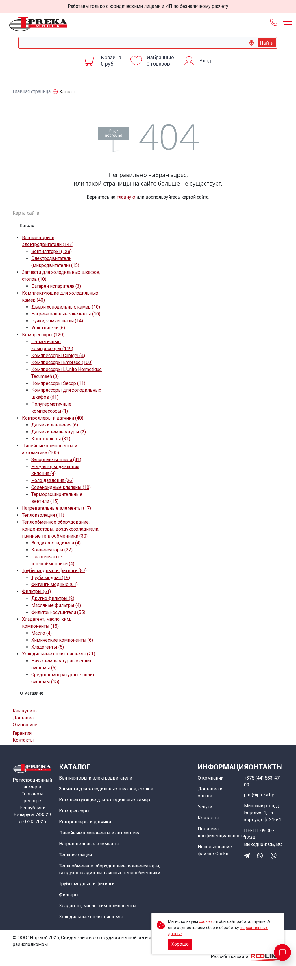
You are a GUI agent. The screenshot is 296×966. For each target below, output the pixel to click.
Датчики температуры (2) (58, 432)
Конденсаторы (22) (52, 550)
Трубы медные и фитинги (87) (54, 570)
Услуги (205, 807)
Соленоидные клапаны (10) (61, 487)
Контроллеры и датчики (85, 822)
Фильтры (69, 894)
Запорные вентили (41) (56, 459)
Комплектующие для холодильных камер (104, 800)
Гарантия (22, 733)
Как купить (25, 711)
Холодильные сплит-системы (91, 916)
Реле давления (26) (52, 480)
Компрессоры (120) (43, 334)
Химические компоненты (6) (62, 640)
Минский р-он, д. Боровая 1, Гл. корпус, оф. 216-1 (262, 812)
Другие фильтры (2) (52, 598)
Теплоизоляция (75, 855)
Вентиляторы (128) (51, 251)
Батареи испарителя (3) (56, 286)
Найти (267, 43)
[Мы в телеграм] (247, 855)
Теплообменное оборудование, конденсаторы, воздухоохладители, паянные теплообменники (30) (60, 529)
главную (125, 197)
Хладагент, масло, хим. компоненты (97, 905)
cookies (206, 921)
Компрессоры (74, 811)
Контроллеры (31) (50, 439)
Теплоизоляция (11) (43, 515)
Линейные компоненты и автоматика (99, 833)
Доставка (23, 718)
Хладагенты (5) (47, 647)
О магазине (25, 724)
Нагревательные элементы (89, 844)
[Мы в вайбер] (273, 855)
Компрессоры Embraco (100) (61, 362)
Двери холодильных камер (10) (65, 307)
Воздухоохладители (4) (56, 543)
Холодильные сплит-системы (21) (58, 654)
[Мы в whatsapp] (260, 855)
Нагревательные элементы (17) (56, 508)
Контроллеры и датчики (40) (52, 418)
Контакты (23, 740)
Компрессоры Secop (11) (58, 383)
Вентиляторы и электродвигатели (95, 778)
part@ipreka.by (259, 794)
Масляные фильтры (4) (56, 605)
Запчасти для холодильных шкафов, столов (106, 789)
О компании (210, 778)
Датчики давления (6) (54, 425)
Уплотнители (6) (48, 327)
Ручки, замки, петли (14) (57, 321)
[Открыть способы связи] (282, 952)
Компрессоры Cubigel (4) (58, 355)
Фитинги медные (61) (54, 584)
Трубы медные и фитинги (86, 883)
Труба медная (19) (50, 577)
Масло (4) (41, 633)
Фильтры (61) (36, 591)
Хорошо (180, 944)
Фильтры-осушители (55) (58, 612)
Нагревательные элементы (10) (65, 314)
